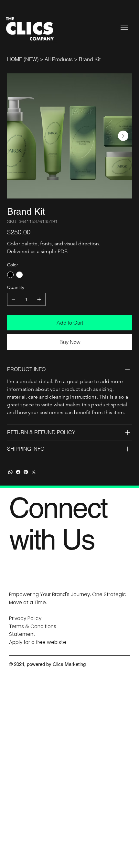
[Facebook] (18, 472)
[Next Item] (123, 136)
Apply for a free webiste (37, 642)
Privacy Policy (25, 618)
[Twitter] (33, 472)
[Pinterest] (26, 472)
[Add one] (39, 299)
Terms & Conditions (32, 626)
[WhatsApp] (10, 472)
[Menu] (124, 27)
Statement (22, 634)
